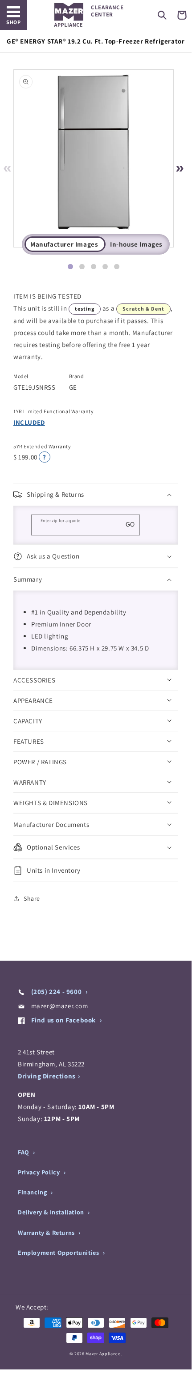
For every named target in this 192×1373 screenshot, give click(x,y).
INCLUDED (29, 422)
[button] (162, 15)
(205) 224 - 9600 (56, 991)
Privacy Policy (39, 1172)
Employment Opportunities (59, 1253)
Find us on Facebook (63, 1020)
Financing (33, 1192)
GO (130, 524)
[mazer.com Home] (69, 15)
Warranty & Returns (47, 1233)
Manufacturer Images (64, 244)
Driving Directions (47, 1076)
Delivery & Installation (52, 1212)
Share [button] (32, 898)
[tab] (70, 266)
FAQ (24, 1152)
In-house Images (136, 244)
